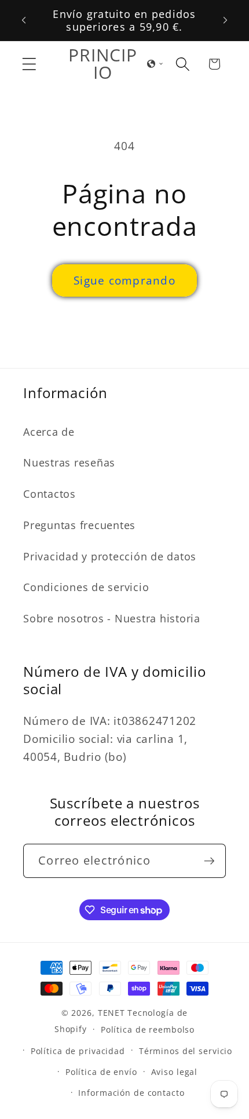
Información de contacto (131, 1092)
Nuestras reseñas (69, 462)
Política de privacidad (78, 1050)
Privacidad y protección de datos (109, 556)
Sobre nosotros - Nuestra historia (111, 618)
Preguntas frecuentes (79, 525)
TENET (111, 1012)
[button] (29, 64)
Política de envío (101, 1071)
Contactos (49, 494)
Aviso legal (174, 1071)
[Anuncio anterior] (23, 20)
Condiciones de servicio (86, 587)
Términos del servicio (185, 1050)
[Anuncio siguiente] (225, 20)
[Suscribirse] (209, 860)
